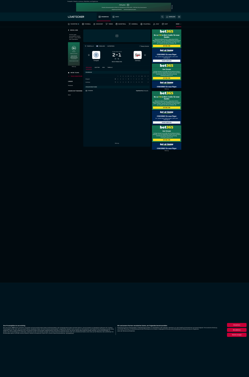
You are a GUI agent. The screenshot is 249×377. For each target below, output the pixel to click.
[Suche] (162, 17)
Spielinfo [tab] (89, 67)
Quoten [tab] (97, 67)
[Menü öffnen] (179, 17)
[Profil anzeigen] (96, 55)
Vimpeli (96, 60)
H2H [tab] (103, 67)
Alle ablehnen (237, 330)
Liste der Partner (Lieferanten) (126, 331)
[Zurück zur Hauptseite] (79, 17)
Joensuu (137, 60)
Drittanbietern (70, 333)
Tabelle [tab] (109, 67)
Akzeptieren (236, 325)
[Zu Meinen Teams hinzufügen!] (88, 55)
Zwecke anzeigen (237, 334)
